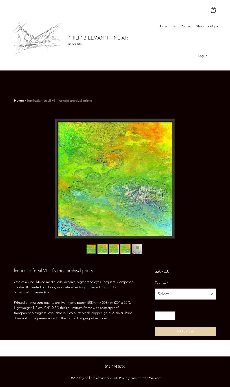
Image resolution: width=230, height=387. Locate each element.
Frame (162, 283)
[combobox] (185, 294)
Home (19, 100)
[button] (213, 10)
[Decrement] (158, 316)
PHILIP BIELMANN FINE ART (98, 37)
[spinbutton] (165, 316)
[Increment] (172, 316)
